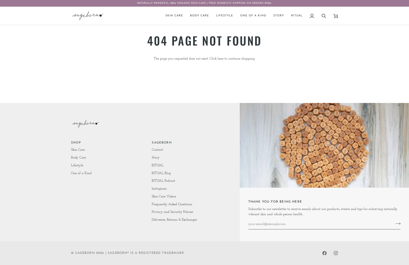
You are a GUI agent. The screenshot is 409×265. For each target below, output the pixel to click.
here (220, 58)
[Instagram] (336, 253)
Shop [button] (76, 142)
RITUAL (158, 165)
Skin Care (78, 150)
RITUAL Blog (161, 173)
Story (156, 157)
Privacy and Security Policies (172, 212)
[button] (174, 16)
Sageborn (85, 253)
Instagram (159, 189)
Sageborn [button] (162, 142)
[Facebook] (324, 253)
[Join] (396, 223)
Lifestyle (77, 165)
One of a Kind (81, 173)
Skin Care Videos (164, 196)
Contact (157, 150)
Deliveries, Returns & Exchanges (174, 220)
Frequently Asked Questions (172, 204)
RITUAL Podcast (163, 181)
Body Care (78, 157)
